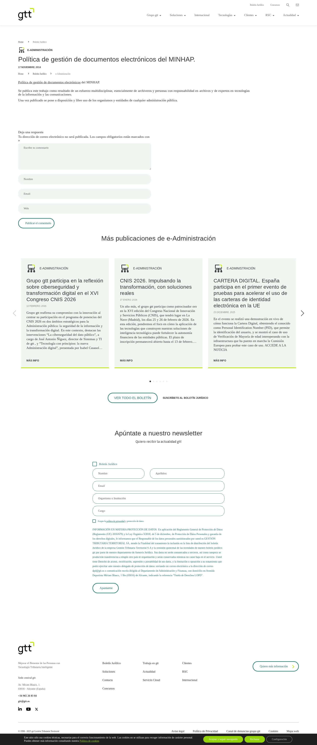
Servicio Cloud (151, 680)
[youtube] (28, 710)
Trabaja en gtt (150, 663)
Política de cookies (89, 741)
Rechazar (254, 739)
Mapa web (293, 731)
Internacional (201, 15)
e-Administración (62, 74)
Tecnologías (225, 15)
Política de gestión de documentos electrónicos (49, 82)
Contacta (107, 680)
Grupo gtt (152, 15)
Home (20, 42)
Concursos (275, 5)
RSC (268, 15)
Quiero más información (274, 666)
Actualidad (289, 15)
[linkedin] (20, 709)
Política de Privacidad (205, 731)
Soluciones (176, 15)
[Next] (302, 313)
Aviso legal (177, 731)
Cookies (273, 731)
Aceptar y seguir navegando (223, 739)
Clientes (249, 15)
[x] (36, 710)
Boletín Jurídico (257, 5)
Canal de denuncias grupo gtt (243, 731)
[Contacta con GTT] (297, 4)
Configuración (279, 739)
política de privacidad (115, 521)
